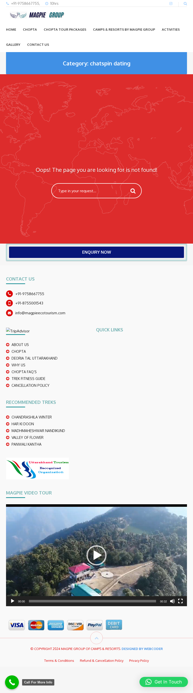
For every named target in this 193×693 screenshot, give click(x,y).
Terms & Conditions (59, 661)
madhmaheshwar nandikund (38, 431)
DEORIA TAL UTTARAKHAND (35, 358)
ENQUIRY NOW (96, 252)
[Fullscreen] (180, 601)
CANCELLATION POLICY (31, 385)
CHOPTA (30, 29)
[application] (96, 555)
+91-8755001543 (29, 303)
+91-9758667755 (29, 293)
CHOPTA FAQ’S (24, 372)
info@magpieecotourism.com (40, 313)
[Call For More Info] (12, 682)
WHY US (18, 365)
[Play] (12, 601)
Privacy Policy (139, 661)
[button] (96, 555)
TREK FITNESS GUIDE (28, 378)
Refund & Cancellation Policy (101, 661)
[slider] (92, 601)
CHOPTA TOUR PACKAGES (65, 29)
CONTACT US (38, 45)
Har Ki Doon (23, 424)
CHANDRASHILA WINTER (32, 417)
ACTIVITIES (171, 29)
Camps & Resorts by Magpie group (124, 29)
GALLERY (13, 45)
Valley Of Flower (27, 437)
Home (11, 29)
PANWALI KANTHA (26, 444)
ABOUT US (20, 344)
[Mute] (172, 601)
